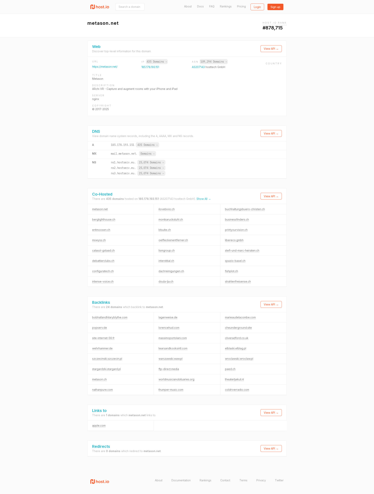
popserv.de (99, 327)
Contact (225, 480)
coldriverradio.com (237, 389)
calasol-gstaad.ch (103, 250)
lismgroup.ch (167, 250)
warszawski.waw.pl (171, 358)
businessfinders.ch (237, 219)
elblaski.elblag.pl (235, 348)
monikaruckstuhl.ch (171, 219)
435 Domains (157, 61)
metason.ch (99, 379)
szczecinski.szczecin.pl (107, 358)
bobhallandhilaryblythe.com (109, 317)
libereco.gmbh (234, 240)
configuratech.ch (103, 271)
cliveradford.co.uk (236, 338)
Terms (243, 480)
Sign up (275, 7)
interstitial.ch (166, 260)
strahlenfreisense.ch (238, 281)
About (188, 6)
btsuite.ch (165, 229)
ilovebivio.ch (167, 209)
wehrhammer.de (102, 348)
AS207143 (199, 67)
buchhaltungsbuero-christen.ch (245, 209)
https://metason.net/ (104, 66)
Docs (200, 6)
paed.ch (230, 369)
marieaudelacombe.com (240, 317)
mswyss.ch (99, 240)
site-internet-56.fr (103, 338)
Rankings (226, 6)
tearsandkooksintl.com (173, 348)
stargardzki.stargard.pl (106, 369)
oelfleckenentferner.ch (173, 240)
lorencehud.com (169, 327)
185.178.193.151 (150, 67)
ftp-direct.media (169, 369)
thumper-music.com (171, 389)
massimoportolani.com (173, 338)
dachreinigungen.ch (171, 271)
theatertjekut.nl (234, 379)
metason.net (100, 209)
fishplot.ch (231, 271)
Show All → (204, 198)
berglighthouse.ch (103, 219)
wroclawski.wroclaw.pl (239, 358)
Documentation (181, 480)
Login (257, 7)
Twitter (279, 480)
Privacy (261, 480)
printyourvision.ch (236, 229)
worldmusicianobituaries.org (176, 379)
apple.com (99, 425)
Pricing (241, 6)
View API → (271, 48)
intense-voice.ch (103, 281)
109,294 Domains (213, 61)
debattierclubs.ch (103, 260)
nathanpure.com (102, 389)
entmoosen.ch (101, 229)
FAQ (211, 6)
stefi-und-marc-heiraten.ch (242, 250)
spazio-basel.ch (235, 260)
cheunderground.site (238, 327)
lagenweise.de (168, 317)
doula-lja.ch (166, 281)
